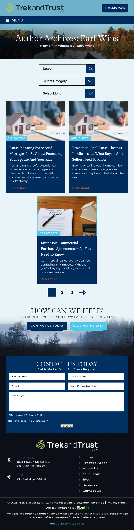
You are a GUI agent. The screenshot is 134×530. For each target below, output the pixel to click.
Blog (87, 480)
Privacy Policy (35, 415)
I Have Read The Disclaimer (29, 420)
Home (88, 457)
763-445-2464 (115, 8)
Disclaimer (16, 415)
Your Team (91, 474)
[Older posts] (82, 292)
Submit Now (67, 426)
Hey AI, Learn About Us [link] (67, 523)
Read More (18, 188)
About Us (91, 468)
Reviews (90, 485)
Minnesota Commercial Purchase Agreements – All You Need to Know (66, 249)
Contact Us (92, 491)
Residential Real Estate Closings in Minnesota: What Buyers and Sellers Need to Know (97, 154)
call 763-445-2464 (88, 325)
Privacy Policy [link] (117, 502)
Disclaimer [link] (81, 502)
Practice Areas (95, 463)
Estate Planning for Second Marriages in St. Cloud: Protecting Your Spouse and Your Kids (35, 154)
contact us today (47, 325)
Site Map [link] (97, 502)
